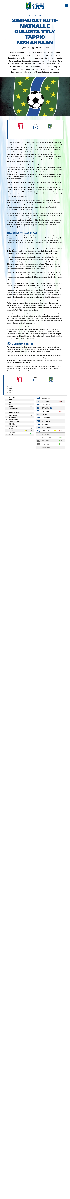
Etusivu (29, 15)
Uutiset (38, 15)
